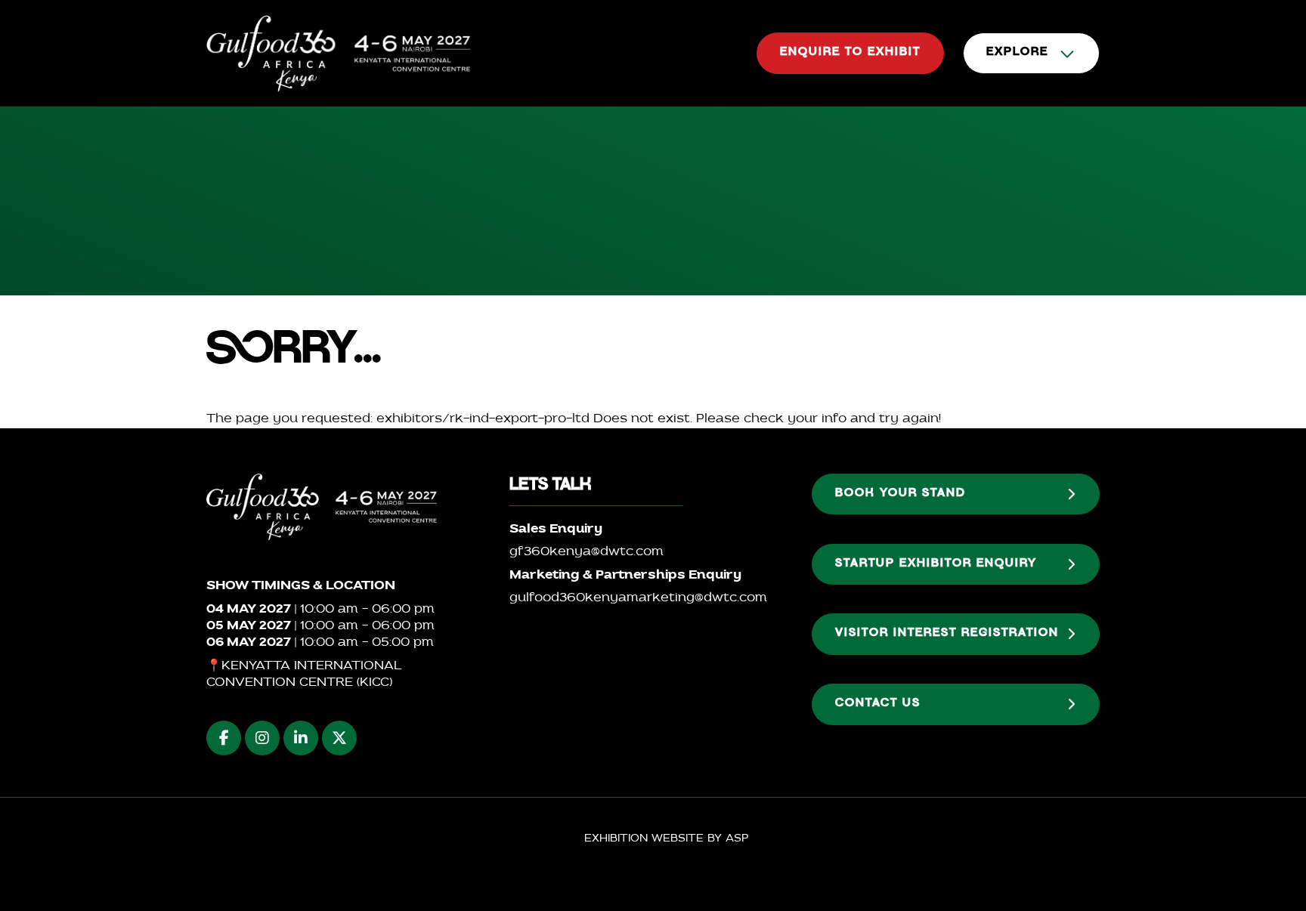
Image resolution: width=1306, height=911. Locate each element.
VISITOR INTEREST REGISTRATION (947, 634)
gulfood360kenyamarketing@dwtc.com (638, 598)
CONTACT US (878, 704)
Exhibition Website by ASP (666, 839)
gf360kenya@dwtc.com (586, 552)
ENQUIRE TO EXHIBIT (850, 53)
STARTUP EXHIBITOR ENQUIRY (936, 564)
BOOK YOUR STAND (900, 494)
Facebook (223, 738)
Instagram (262, 738)
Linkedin (300, 738)
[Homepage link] (338, 53)
